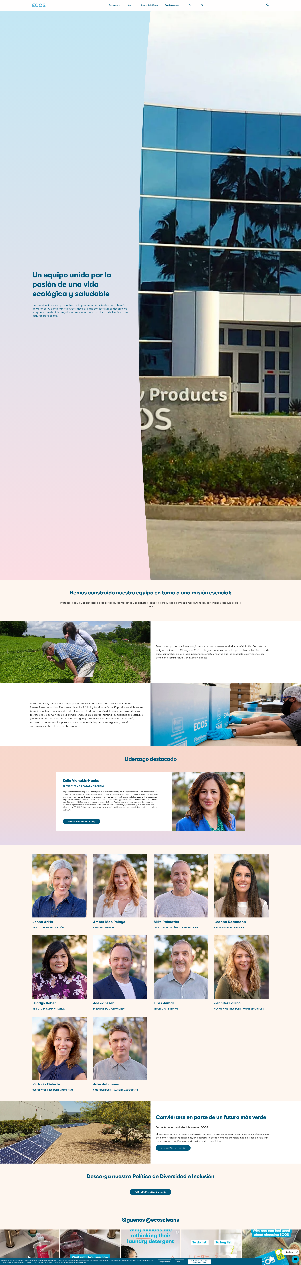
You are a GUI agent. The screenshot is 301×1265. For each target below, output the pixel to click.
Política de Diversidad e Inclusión (150, 1192)
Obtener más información (173, 1148)
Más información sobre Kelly (81, 821)
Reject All (179, 1261)
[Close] (258, 1262)
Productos (113, 5)
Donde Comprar (172, 5)
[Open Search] (267, 5)
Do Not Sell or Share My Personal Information (199, 1261)
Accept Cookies (164, 1261)
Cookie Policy (81, 1262)
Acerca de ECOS (148, 5)
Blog (129, 5)
